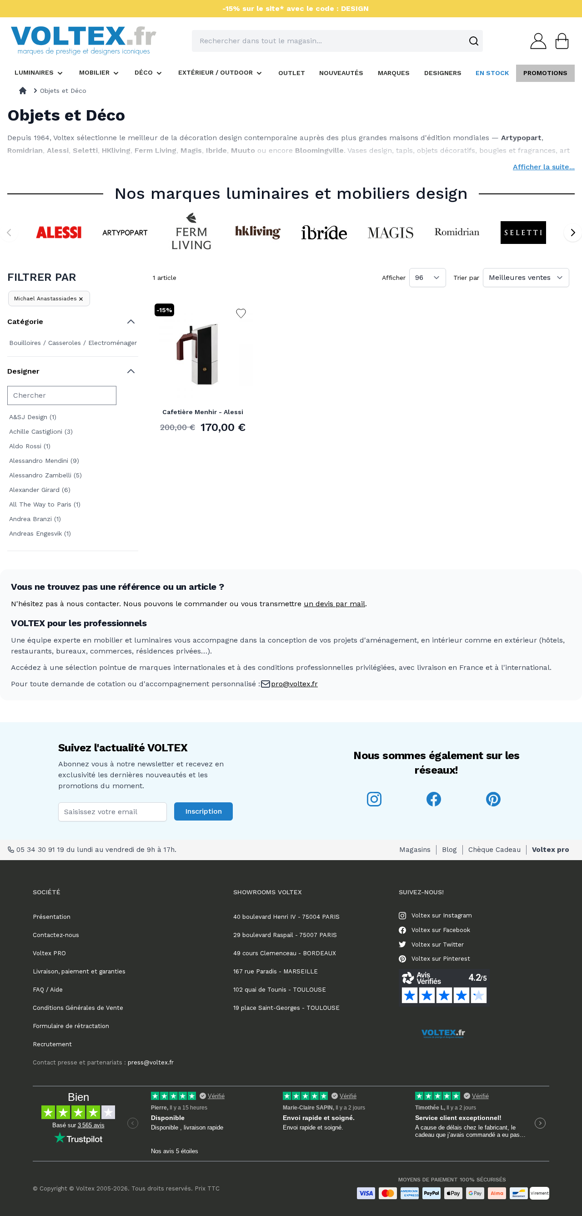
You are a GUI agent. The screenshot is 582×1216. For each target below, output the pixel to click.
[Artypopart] (125, 232)
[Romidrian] (457, 232)
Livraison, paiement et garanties (79, 971)
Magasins (415, 850)
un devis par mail (334, 603)
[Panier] (559, 41)
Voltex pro (550, 850)
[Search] (474, 41)
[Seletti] (523, 232)
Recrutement (52, 1044)
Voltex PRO (49, 953)
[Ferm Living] (191, 232)
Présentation (51, 916)
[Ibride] (324, 232)
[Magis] (390, 232)
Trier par (466, 277)
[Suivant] (573, 232)
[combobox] (337, 41)
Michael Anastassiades (45, 298)
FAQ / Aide (48, 989)
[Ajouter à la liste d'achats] (241, 313)
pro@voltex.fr (294, 683)
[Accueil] (22, 90)
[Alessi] (58, 232)
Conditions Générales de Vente (78, 1007)
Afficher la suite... (544, 166)
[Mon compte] (535, 41)
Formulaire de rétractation (71, 1026)
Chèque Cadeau (494, 850)
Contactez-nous (56, 935)
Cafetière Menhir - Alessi (202, 411)
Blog (449, 850)
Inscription (203, 811)
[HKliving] (258, 232)
